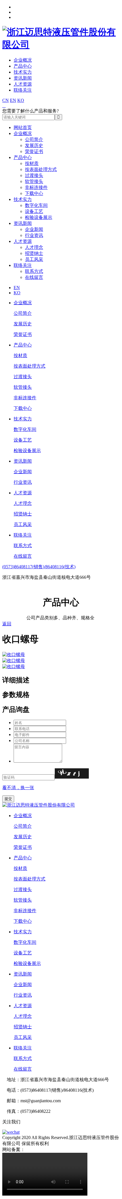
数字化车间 (36, 205)
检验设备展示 (38, 217)
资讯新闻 (23, 78)
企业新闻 (34, 229)
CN (5, 100)
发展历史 (34, 145)
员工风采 (34, 259)
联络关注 (23, 90)
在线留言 (34, 277)
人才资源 (23, 84)
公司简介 (34, 139)
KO (20, 100)
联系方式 (34, 271)
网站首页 (23, 127)
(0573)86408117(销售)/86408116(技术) (38, 566)
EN (13, 100)
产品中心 (23, 66)
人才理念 (34, 247)
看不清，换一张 (18, 787)
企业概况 (23, 60)
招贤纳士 (34, 253)
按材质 (32, 163)
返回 (6, 623)
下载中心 (34, 193)
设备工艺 (34, 211)
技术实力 (23, 72)
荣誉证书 (34, 151)
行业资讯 (34, 235)
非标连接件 (36, 187)
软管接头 (34, 181)
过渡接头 (34, 175)
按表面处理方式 (41, 169)
